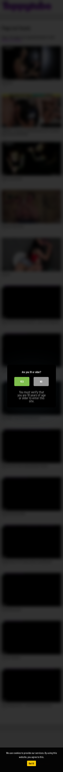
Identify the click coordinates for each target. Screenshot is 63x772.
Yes (22, 381)
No (41, 381)
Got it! (31, 763)
